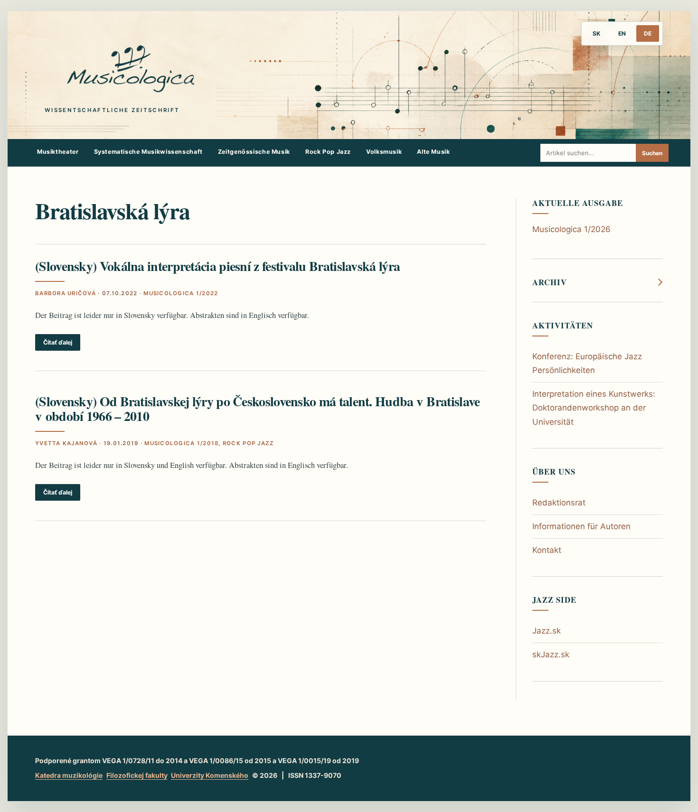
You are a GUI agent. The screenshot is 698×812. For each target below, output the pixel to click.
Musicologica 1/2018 (181, 443)
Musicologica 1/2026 (571, 229)
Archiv (549, 282)
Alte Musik (433, 151)
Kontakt (546, 550)
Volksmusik (384, 151)
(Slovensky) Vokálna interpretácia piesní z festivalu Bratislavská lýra (217, 266)
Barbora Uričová (65, 293)
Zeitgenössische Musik (254, 151)
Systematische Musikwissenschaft (148, 151)
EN (622, 33)
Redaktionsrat (558, 502)
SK (596, 33)
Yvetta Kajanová (66, 443)
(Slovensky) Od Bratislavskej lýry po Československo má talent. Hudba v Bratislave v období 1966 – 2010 (257, 409)
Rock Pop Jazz (328, 151)
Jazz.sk (546, 630)
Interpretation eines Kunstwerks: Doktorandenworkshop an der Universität (593, 407)
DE (647, 33)
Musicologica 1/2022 (180, 293)
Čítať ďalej (57, 342)
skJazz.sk (550, 654)
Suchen (652, 153)
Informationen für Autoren (581, 526)
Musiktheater (58, 151)
